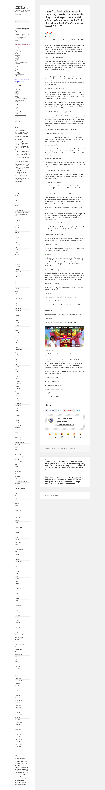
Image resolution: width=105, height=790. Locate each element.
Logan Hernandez (61, 422)
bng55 (16, 242)
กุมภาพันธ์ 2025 (18, 722)
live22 (16, 101)
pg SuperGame (18, 352)
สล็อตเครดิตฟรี (18, 605)
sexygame (17, 459)
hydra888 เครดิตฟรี (19, 279)
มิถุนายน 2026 (18, 683)
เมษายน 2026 (18, 688)
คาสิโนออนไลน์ (18, 510)
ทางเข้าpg (17, 520)
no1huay (17, 332)
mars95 (16, 330)
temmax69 (17, 486)
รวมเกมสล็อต (18, 559)
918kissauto (17, 218)
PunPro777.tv (18, 410)
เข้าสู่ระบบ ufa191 (19, 634)
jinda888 (17, 288)
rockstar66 (17, 427)
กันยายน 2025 (18, 705)
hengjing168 (18, 271)
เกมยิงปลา (17, 630)
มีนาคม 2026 (18, 690)
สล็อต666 (17, 578)
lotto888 (17, 325)
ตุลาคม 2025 (17, 702)
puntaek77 (17, 415)
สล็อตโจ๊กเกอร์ (18, 615)
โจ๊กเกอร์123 (17, 84)
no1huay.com (18, 335)
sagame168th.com (19, 439)
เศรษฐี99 (17, 659)
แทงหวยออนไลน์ (18, 666)
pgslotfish (17, 393)
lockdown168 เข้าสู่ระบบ (20, 318)
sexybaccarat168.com (20, 457)
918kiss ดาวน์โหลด (19, 210)
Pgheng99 (17, 366)
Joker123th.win (18, 298)
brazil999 (17, 249)
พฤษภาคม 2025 (18, 715)
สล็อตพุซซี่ (17, 598)
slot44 (16, 53)
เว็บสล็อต (17, 651)
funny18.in (17, 264)
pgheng (16, 364)
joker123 (17, 88)
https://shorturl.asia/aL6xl (52, 393)
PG (15, 344)
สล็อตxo (16, 595)
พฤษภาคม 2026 (18, 685)
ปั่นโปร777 (17, 539)
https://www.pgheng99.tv (21, 98)
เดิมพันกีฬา (17, 642)
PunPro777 (17, 408)
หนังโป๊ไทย (17, 63)
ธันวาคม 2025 (18, 697)
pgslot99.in (17, 388)
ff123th (16, 257)
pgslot (16, 56)
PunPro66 (17, 400)
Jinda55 (16, 286)
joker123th (17, 296)
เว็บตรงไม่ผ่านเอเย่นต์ (19, 644)
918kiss (16, 82)
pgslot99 (17, 386)
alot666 (16, 230)
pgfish (16, 361)
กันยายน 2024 (18, 734)
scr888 (16, 447)
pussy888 (17, 57)
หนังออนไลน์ (17, 622)
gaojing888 (17, 266)
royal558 (17, 430)
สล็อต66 (16, 576)
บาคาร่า (16, 59)
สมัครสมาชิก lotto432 (19, 564)
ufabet (16, 498)
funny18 (17, 262)
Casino (16, 252)
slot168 (16, 469)
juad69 (16, 303)
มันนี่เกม (16, 552)
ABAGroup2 (17, 225)
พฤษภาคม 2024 (18, 744)
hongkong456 (18, 274)
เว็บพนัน (16, 647)
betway (16, 240)
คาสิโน (16, 508)
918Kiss (16, 207)
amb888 (17, 232)
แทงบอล (16, 661)
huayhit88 (17, 276)
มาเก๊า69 (17, 554)
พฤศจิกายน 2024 (18, 729)
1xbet (16, 200)
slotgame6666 (18, 471)
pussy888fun (18, 420)
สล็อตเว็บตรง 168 (18, 610)
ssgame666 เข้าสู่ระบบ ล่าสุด (21, 481)
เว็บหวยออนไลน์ (18, 654)
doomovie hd (18, 75)
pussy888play (18, 422)
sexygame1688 (18, 461)
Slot (16, 464)
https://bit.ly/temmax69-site (52, 381)
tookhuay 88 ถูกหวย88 (20, 488)
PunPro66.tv (18, 405)
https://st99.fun (18, 52)
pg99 (16, 359)
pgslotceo (17, 391)
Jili (15, 281)
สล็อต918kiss (18, 588)
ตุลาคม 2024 (17, 732)
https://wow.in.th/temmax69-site (54, 389)
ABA (16, 223)
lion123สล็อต (18, 310)
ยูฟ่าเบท (16, 556)
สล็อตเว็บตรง (17, 50)
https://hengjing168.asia (20, 49)
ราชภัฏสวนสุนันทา (19, 561)
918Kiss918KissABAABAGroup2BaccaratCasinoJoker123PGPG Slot (22, 214)
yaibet (16, 505)
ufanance (17, 500)
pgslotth (17, 72)
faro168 (27, 760)
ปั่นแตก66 (17, 535)
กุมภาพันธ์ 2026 (18, 693)
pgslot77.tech (18, 383)
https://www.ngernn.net (20, 114)
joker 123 (17, 47)
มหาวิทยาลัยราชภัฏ (19, 549)
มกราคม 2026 (18, 695)
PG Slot (16, 347)
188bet (16, 195)
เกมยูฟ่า (16, 632)
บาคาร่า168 (17, 525)
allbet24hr (17, 227)
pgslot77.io (17, 381)
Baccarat (17, 237)
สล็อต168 (17, 569)
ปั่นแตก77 (17, 537)
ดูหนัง (16, 103)
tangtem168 (17, 483)
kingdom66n (18, 308)
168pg (16, 190)
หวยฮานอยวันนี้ (18, 627)
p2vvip (16, 340)
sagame (16, 87)
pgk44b (16, 371)
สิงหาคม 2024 (18, 736)
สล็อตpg (16, 593)
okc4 (16, 337)
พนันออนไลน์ (18, 542)
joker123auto (18, 293)
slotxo (16, 60)
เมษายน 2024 (18, 746)
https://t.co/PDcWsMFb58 (52, 397)
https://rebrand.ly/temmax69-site (54, 385)
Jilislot (16, 284)
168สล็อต (17, 193)
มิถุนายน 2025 (18, 712)
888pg (16, 205)
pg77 (16, 357)
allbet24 (17, 71)
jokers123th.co (18, 301)
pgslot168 (17, 376)
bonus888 (17, 247)
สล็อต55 (16, 574)
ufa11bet (17, 491)
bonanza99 (17, 245)
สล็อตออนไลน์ (18, 603)
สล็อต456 (17, 571)
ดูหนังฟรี (17, 104)
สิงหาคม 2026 (18, 678)
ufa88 (16, 493)
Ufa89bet (17, 496)
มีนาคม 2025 (18, 719)
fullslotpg (17, 259)
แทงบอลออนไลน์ (18, 664)
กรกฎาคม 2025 (18, 710)
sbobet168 (17, 444)
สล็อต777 (17, 581)
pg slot (16, 95)
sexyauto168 (18, 454)
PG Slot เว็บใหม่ (18, 349)
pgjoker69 (17, 369)
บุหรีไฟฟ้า (17, 530)
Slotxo (16, 474)
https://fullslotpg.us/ (19, 100)
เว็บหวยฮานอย (18, 656)
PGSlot (16, 374)
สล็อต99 (16, 591)
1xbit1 (16, 203)
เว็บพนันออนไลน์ (18, 649)
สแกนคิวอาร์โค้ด (18, 620)
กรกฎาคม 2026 (18, 680)
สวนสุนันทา (17, 617)
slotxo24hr (17, 476)
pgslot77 (17, 97)
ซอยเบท (16, 513)
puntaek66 (17, 413)
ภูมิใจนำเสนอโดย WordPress (51, 495)
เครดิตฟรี (17, 639)
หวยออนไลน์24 (18, 625)
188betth (17, 198)
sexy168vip (17, 452)
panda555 (17, 342)
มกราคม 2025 (18, 724)
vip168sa (17, 503)
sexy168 (17, 449)
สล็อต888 (17, 583)
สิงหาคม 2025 (18, 707)
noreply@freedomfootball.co (66, 424)
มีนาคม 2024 (18, 749)
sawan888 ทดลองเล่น (19, 442)
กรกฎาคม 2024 (18, 739)
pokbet (16, 398)
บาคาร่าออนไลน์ (18, 112)
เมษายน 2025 (18, 717)
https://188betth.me (19, 74)
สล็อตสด (17, 600)
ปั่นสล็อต (17, 532)
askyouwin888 (18, 235)
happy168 (17, 269)
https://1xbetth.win (19, 65)
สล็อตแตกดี (17, 613)
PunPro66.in (18, 403)
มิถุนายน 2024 (18, 741)
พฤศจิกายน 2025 (18, 700)
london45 (17, 323)
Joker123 (17, 291)
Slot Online (17, 466)
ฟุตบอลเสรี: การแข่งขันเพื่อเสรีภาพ (21, 7)
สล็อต (16, 566)
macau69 (17, 327)
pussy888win (18, 425)
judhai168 (17, 305)
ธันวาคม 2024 (18, 727)
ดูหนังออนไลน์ (18, 85)
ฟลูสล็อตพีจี (17, 547)
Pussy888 (17, 418)
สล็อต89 (16, 586)
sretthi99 (17, 478)
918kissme (17, 220)
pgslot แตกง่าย (18, 66)
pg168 (16, 354)
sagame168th (18, 437)
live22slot (17, 315)
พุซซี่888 (17, 91)
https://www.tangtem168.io (21, 62)
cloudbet (17, 254)
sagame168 (17, 435)
